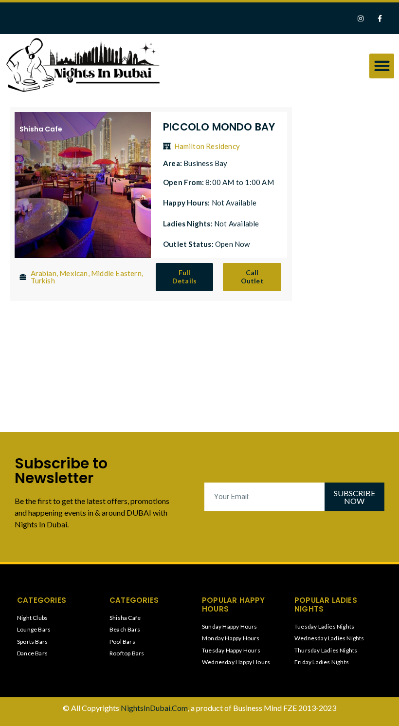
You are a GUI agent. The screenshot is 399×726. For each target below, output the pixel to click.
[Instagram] (360, 18)
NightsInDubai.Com (154, 707)
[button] (381, 66)
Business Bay (205, 163)
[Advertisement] (343, 256)
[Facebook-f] (379, 18)
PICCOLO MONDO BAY (219, 127)
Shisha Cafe (40, 129)
